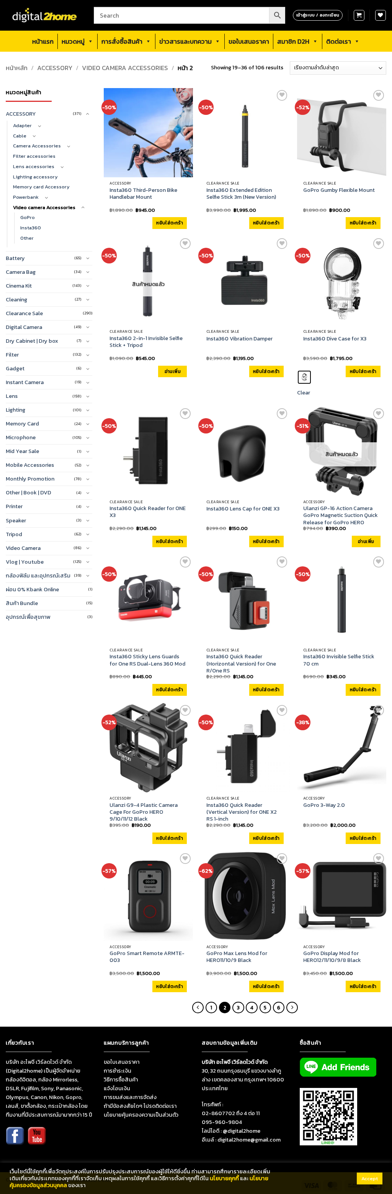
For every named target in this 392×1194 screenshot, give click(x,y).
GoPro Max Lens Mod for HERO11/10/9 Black (236, 957)
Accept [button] (369, 1178)
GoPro (27, 217)
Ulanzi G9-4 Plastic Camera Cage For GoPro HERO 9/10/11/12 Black (143, 812)
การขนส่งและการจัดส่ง (130, 1097)
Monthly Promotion (30, 478)
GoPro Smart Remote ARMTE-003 (147, 957)
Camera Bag (21, 272)
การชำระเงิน (117, 1070)
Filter (12, 354)
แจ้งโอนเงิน (117, 1088)
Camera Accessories (37, 145)
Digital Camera (24, 327)
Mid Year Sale (22, 451)
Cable (19, 135)
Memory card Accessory (41, 186)
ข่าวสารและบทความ (185, 41)
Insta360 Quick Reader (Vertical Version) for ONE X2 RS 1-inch (241, 812)
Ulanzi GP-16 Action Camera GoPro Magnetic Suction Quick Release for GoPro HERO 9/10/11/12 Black (340, 519)
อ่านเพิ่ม (173, 371)
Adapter (22, 125)
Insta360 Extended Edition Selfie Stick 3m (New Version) (241, 194)
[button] (359, 15)
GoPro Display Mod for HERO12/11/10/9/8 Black (332, 957)
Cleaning (16, 299)
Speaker (16, 520)
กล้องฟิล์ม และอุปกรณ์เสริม (38, 575)
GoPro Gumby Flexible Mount (339, 190)
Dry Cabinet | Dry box (32, 341)
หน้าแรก (43, 41)
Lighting (15, 410)
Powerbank (26, 197)
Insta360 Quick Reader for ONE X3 (147, 512)
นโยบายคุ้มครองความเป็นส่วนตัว (141, 1115)
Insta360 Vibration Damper (239, 338)
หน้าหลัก (17, 68)
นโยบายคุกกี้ (224, 1178)
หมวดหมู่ (73, 41)
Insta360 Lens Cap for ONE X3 (242, 508)
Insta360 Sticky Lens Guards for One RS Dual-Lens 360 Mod (147, 660)
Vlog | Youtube (25, 562)
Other (27, 238)
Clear (303, 392)
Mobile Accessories (30, 465)
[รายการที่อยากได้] (380, 15)
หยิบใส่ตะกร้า (169, 222)
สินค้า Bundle (22, 603)
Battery (15, 258)
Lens (12, 396)
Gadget (15, 368)
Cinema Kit (19, 285)
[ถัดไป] (292, 1007)
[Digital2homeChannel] (36, 1141)
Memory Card (22, 423)
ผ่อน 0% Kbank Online (32, 589)
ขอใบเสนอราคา (249, 41)
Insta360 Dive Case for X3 (334, 338)
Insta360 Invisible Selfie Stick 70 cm (338, 660)
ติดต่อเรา (338, 41)
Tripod (14, 534)
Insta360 (30, 227)
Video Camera (23, 548)
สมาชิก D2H (293, 41)
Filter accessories (34, 156)
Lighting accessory (35, 176)
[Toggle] (87, 114)
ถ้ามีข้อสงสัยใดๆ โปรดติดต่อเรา (140, 1106)
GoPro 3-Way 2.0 (324, 805)
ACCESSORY (54, 68)
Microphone (21, 437)
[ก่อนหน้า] (198, 1007)
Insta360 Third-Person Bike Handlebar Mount (143, 194)
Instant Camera (25, 382)
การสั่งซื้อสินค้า (121, 41)
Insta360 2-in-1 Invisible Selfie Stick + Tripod (146, 342)
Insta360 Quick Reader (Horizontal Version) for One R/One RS (241, 663)
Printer (14, 506)
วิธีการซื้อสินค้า (121, 1079)
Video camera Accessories (125, 68)
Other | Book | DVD (28, 492)
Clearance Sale (24, 313)
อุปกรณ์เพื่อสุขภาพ (28, 617)
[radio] (304, 377)
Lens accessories (33, 166)
